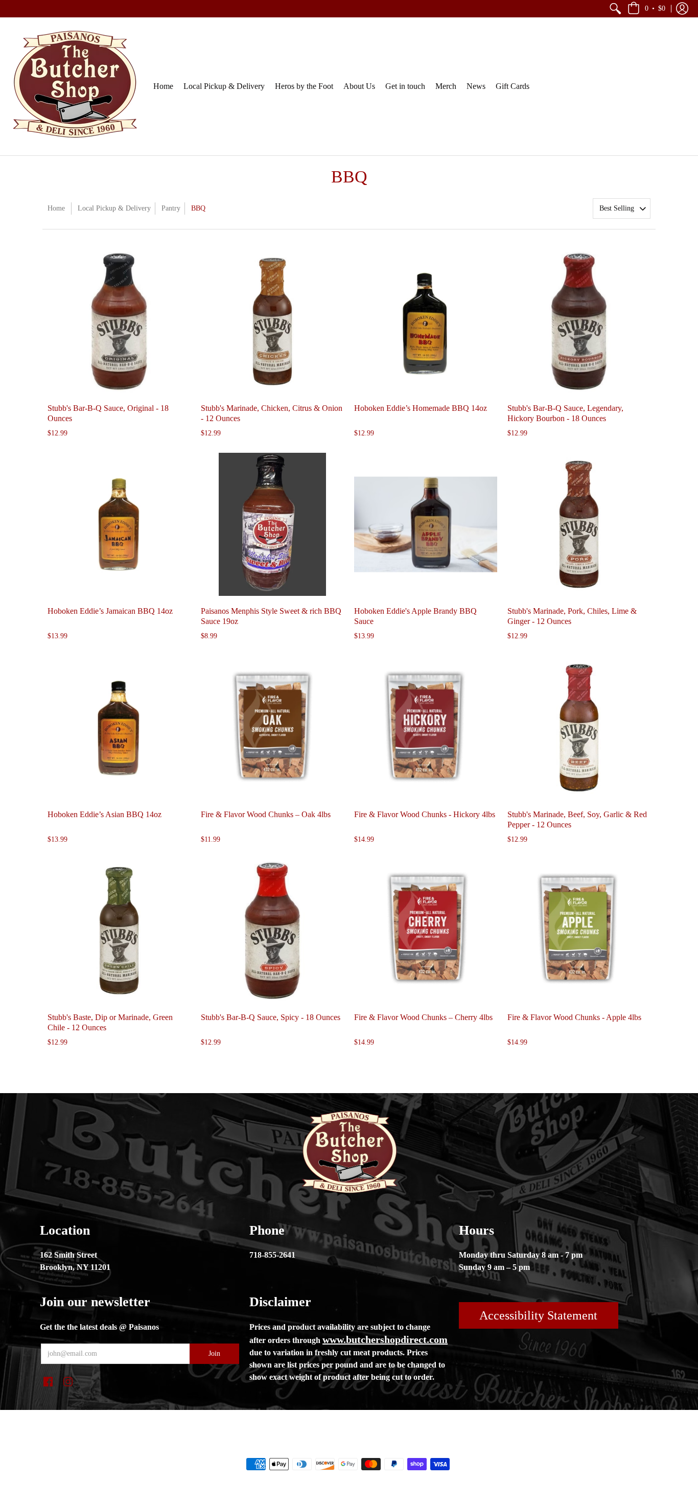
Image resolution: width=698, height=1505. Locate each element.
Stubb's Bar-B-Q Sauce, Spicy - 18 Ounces (270, 1017)
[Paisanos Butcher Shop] (74, 86)
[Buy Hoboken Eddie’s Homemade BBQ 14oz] (425, 321)
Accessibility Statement (538, 1315)
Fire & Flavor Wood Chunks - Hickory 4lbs (424, 814)
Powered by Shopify (390, 1446)
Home (56, 208)
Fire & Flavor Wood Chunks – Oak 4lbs (266, 814)
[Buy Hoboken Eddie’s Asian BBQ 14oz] (119, 727)
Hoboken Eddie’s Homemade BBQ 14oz (420, 408)
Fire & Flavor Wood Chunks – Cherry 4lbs (423, 1017)
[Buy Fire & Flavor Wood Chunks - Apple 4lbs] (578, 930)
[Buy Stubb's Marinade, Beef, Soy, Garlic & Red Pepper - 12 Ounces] (578, 727)
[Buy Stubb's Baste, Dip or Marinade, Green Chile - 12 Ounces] (119, 930)
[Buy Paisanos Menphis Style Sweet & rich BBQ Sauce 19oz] (272, 524)
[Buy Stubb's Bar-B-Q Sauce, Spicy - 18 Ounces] (272, 930)
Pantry (170, 208)
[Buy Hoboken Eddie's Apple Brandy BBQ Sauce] (425, 524)
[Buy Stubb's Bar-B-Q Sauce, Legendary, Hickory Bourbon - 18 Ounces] (578, 321)
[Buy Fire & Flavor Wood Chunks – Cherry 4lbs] (425, 930)
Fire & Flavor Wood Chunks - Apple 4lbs (574, 1017)
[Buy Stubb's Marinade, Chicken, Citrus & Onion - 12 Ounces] (272, 321)
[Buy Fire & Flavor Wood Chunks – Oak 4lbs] (272, 727)
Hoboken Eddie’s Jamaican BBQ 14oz (110, 611)
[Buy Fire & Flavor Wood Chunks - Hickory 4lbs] (425, 727)
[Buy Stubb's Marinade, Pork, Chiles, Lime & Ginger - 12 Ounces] (578, 524)
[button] (615, 8)
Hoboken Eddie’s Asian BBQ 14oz (104, 814)
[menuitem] (615, 8)
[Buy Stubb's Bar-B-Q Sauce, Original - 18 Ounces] (119, 321)
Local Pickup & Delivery (114, 208)
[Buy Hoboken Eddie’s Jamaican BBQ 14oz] (119, 524)
